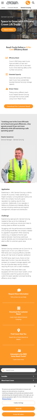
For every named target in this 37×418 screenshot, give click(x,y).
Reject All (18, 408)
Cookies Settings (18, 403)
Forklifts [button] (4, 376)
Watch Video (8, 30)
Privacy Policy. (6, 399)
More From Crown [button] (7, 380)
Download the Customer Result (18, 106)
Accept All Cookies (18, 414)
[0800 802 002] (28, 3)
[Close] (34, 386)
